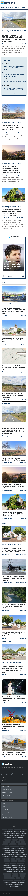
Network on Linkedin (7, 792)
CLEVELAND (14, 839)
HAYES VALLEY (7, 852)
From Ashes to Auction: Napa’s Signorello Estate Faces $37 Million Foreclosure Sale (12, 212)
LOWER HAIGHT (22, 856)
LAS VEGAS (24, 854)
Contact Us (5, 798)
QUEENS (15, 871)
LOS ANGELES (14, 856)
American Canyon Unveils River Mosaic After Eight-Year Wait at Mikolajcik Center (12, 669)
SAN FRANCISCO (17, 829)
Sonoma (4, 122)
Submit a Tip (5, 803)
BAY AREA (22, 831)
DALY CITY (16, 831)
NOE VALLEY (14, 865)
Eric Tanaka (5, 702)
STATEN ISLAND (17, 880)
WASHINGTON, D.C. (18, 884)
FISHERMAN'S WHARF (9, 850)
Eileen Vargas (5, 43)
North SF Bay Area (14, 30)
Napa (3, 662)
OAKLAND (25, 829)
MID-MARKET (7, 861)
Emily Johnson (5, 315)
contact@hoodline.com (7, 779)
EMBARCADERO (6, 848)
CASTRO (22, 835)
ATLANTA (13, 833)
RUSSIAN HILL (15, 873)
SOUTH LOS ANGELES (8, 880)
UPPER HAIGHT (9, 884)
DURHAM (7, 846)
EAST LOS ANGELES (14, 846)
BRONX (11, 835)
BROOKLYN (17, 835)
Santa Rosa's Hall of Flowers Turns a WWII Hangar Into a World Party (13, 753)
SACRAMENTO (23, 873)
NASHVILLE (13, 863)
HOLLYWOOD (15, 852)
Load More (14, 94)
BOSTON (6, 835)
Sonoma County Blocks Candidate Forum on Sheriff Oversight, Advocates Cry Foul (13, 310)
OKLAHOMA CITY (7, 867)
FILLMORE (13, 848)
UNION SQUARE (21, 882)
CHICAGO (14, 837)
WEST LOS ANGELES (14, 886)
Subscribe (4, 784)
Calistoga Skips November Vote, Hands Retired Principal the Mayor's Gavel (13, 339)
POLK (17, 869)
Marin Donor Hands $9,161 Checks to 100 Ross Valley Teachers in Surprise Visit (13, 367)
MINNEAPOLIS (21, 861)
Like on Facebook (6, 789)
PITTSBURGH (12, 869)
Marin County (5, 30)
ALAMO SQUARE (6, 833)
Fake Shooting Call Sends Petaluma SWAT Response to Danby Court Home (13, 634)
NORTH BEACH (22, 865)
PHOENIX (5, 869)
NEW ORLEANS (20, 863)
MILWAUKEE (14, 861)
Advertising (5, 809)
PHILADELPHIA (22, 867)
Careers (4, 806)
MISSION (7, 863)
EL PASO (22, 846)
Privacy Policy (5, 812)
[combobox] (7, 7)
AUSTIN (17, 833)
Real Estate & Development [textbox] (21, 7)
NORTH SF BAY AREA (8, 831)
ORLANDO (15, 867)
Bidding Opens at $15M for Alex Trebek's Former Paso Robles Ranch (13, 127)
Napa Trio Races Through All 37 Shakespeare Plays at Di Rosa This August (13, 726)
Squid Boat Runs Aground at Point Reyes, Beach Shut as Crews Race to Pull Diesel (13, 578)
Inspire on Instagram (7, 795)
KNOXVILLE (18, 854)
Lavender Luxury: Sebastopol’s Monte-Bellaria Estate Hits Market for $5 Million (11, 169)
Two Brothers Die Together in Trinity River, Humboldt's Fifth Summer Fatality (13, 606)
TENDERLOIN (6, 882)
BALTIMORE (23, 833)
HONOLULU (22, 852)
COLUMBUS (21, 839)
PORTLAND (22, 869)
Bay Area (22, 30)
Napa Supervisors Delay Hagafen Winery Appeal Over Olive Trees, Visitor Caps (12, 395)
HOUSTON (4, 854)
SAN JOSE (10, 829)
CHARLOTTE (8, 837)
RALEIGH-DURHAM (7, 873)
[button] (3, 276)
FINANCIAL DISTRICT (21, 848)
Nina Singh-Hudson (7, 132)
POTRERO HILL (9, 871)
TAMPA (23, 880)
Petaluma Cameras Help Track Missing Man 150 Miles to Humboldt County (13, 550)
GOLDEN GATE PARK (19, 850)
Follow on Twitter (6, 786)
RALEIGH (21, 871)
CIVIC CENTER (8, 839)
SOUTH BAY (4, 829)
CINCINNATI (20, 837)
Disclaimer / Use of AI (7, 817)
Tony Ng (4, 344)
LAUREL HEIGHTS (6, 856)
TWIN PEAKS (13, 882)
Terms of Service (6, 814)
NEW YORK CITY (7, 865)
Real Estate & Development (8, 31)
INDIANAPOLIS (11, 854)
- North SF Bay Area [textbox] (7, 7)
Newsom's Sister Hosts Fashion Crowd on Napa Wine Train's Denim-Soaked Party (13, 698)
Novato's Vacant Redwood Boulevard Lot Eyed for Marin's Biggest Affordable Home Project (13, 38)
